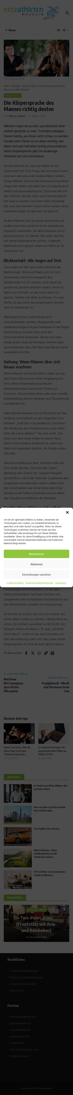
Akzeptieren (36, 554)
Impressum (60, 582)
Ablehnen (37, 564)
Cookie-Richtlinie (15, 582)
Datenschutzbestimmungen (39, 582)
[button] (67, 512)
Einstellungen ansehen (36, 574)
